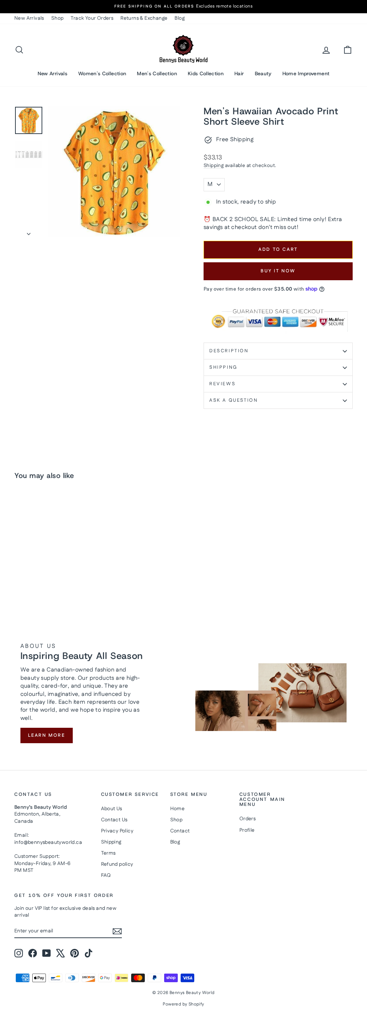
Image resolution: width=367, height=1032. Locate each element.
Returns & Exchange (143, 18)
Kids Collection (206, 73)
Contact (180, 831)
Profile (247, 830)
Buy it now (278, 271)
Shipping (214, 165)
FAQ (106, 875)
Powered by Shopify (183, 1004)
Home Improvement (306, 73)
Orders (247, 818)
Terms (108, 853)
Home (177, 808)
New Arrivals (29, 18)
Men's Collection (157, 73)
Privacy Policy (117, 831)
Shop (57, 18)
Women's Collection (102, 73)
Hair (239, 73)
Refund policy (117, 864)
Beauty (263, 73)
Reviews (222, 384)
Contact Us (114, 819)
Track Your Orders (92, 18)
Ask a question (233, 400)
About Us (111, 808)
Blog (180, 18)
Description (229, 351)
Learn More (46, 735)
